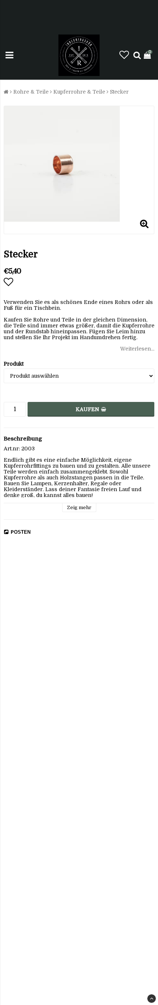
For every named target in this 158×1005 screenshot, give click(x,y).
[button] (124, 55)
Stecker (119, 92)
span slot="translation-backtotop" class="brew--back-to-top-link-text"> (151, 998)
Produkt (14, 364)
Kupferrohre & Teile (79, 92)
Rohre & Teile (31, 92)
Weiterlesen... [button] (137, 349)
